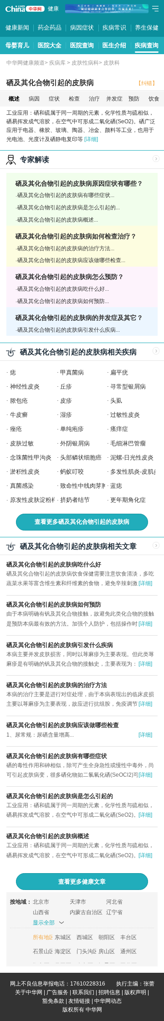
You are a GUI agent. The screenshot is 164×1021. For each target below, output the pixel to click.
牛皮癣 (19, 414)
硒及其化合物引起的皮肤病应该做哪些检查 (62, 725)
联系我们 (83, 992)
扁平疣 (119, 372)
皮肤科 (111, 63)
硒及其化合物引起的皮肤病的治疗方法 (56, 685)
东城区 (63, 937)
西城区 (85, 937)
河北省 (114, 902)
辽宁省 (114, 912)
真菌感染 (22, 485)
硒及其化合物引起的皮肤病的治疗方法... (65, 248)
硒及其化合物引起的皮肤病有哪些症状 (56, 756)
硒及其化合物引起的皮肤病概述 (47, 836)
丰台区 (128, 937)
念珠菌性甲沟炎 (30, 457)
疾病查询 (147, 45)
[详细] (91, 139)
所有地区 (42, 937)
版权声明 (135, 992)
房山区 (106, 951)
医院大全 (50, 45)
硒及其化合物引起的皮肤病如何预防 (53, 604)
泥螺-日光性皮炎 (132, 457)
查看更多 (82, 521)
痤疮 (16, 428)
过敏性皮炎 (125, 414)
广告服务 (57, 992)
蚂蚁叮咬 (72, 471)
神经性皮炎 (25, 386)
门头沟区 (86, 951)
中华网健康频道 (25, 63)
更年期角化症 (128, 499)
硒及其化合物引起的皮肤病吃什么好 (53, 564)
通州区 (128, 951)
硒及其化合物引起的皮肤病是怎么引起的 (59, 796)
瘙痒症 (119, 428)
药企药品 (50, 27)
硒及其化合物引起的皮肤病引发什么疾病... (68, 330)
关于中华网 (28, 992)
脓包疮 (19, 400)
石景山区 (42, 951)
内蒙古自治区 (86, 912)
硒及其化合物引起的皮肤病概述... (57, 220)
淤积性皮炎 (25, 471)
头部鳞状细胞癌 (81, 457)
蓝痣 (116, 485)
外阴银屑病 (75, 443)
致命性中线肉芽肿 (84, 485)
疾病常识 (114, 27)
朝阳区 (106, 937)
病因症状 (82, 27)
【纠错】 (147, 83)
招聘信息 (109, 992)
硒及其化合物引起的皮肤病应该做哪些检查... (71, 260)
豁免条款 (53, 1001)
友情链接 (79, 1001)
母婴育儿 (17, 45)
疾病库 (57, 63)
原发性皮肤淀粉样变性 (39, 499)
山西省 (41, 912)
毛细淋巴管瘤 (128, 443)
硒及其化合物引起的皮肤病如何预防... (63, 301)
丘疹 (66, 386)
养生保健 (147, 27)
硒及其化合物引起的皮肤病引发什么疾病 (59, 645)
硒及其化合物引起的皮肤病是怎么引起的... (68, 207)
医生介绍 (114, 45)
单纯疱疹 (72, 428)
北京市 (41, 902)
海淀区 (63, 951)
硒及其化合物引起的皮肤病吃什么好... (63, 289)
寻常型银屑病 (128, 386)
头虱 (116, 400)
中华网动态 (108, 1001)
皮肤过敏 (22, 443)
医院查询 (82, 45)
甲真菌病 (72, 372)
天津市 (78, 902)
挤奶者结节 (75, 499)
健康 (53, 8)
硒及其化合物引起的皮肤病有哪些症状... (65, 195)
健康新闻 (17, 27)
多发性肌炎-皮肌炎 (134, 471)
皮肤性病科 (85, 63)
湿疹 (66, 414)
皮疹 (66, 400)
